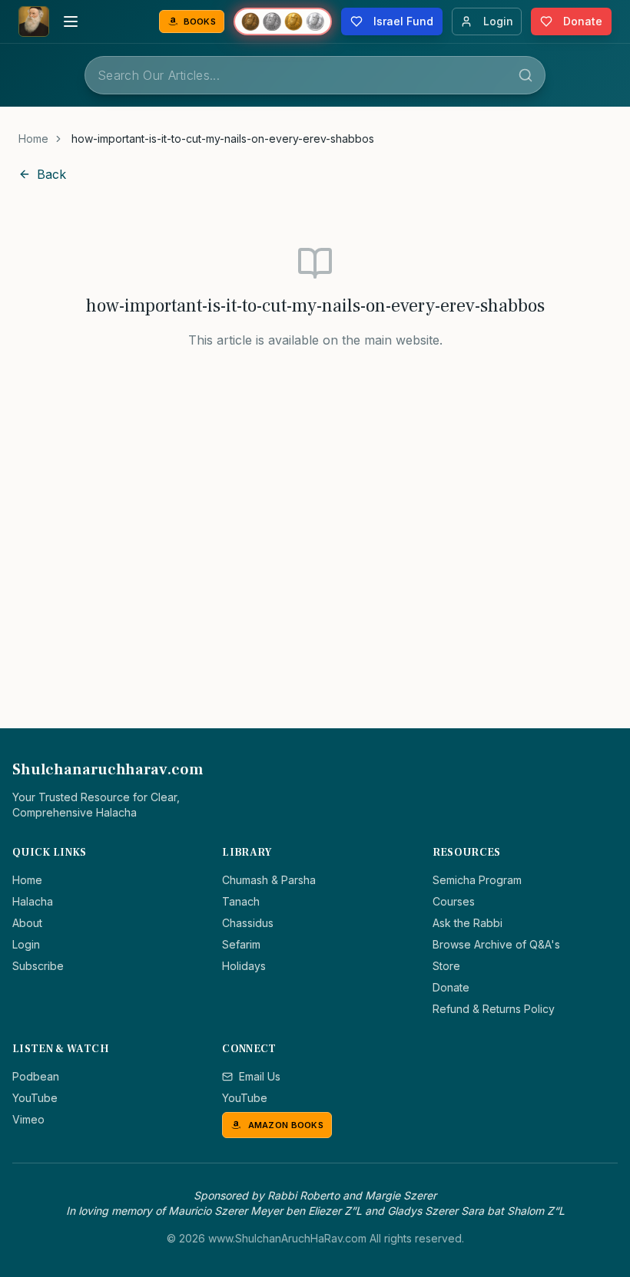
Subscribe (38, 965)
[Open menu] (70, 21)
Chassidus (248, 922)
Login (26, 944)
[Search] (525, 75)
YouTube (35, 1097)
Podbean (35, 1076)
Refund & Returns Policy (494, 1008)
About (27, 922)
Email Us (259, 1076)
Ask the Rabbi (467, 922)
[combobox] (315, 75)
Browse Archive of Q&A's (496, 944)
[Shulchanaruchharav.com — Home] (33, 21)
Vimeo (28, 1119)
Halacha (32, 901)
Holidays (244, 965)
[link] (222, 139)
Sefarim (241, 944)
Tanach (241, 901)
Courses (454, 901)
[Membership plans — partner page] (283, 21)
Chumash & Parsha (269, 879)
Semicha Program (477, 879)
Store (446, 965)
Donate (451, 987)
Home (33, 138)
